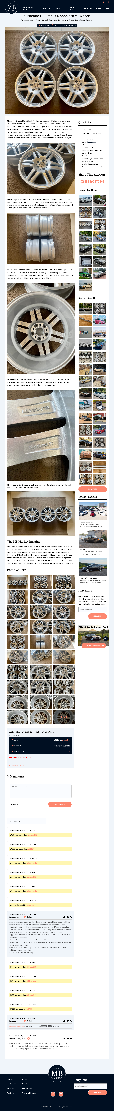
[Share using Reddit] (97, 182)
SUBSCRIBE (97, 616)
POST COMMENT (60, 804)
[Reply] (71, 917)
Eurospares (14, 917)
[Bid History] (13, 751)
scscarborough (15, 1038)
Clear (41, 804)
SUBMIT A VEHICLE (93, 645)
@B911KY (30, 849)
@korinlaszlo (32, 863)
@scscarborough (16, 1026)
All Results (92, 489)
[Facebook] (103, 2)
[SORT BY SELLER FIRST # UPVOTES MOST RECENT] (26, 821)
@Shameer (31, 981)
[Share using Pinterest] (92, 182)
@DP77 (29, 1009)
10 (69, 751)
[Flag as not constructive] (68, 917)
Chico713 (66, 740)
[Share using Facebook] (87, 182)
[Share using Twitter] (82, 182)
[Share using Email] (102, 182)
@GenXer (31, 905)
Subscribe (97, 1093)
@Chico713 (32, 835)
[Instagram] (108, 2)
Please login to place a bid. (20, 757)
